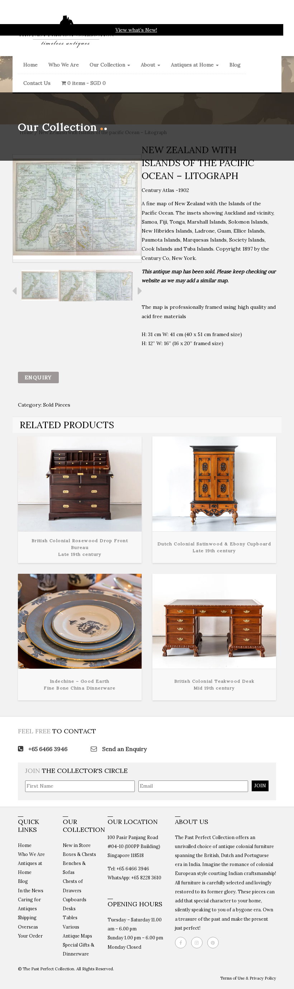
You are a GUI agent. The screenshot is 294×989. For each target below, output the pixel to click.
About (149, 64)
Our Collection (108, 64)
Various (71, 927)
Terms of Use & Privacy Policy (248, 978)
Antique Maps (77, 936)
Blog (235, 64)
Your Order (30, 936)
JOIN (260, 785)
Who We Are (63, 64)
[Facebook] (182, 942)
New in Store (77, 845)
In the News (30, 890)
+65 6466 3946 (47, 748)
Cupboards (74, 899)
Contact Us (37, 83)
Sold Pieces (56, 405)
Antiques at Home (193, 64)
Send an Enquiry (124, 748)
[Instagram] (198, 942)
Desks (69, 908)
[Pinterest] (214, 942)
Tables (70, 917)
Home (30, 64)
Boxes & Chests (79, 854)
